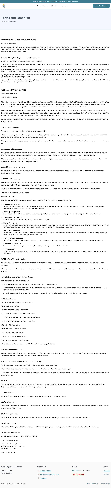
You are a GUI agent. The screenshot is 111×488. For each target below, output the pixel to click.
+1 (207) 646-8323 (45, 471)
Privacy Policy (105, 484)
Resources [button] (64, 6)
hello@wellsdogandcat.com (49, 474)
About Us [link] (107, 471)
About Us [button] (55, 6)
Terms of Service (92, 484)
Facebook (43, 478)
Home (39, 6)
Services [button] (45, 6)
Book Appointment (101, 6)
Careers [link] (106, 474)
